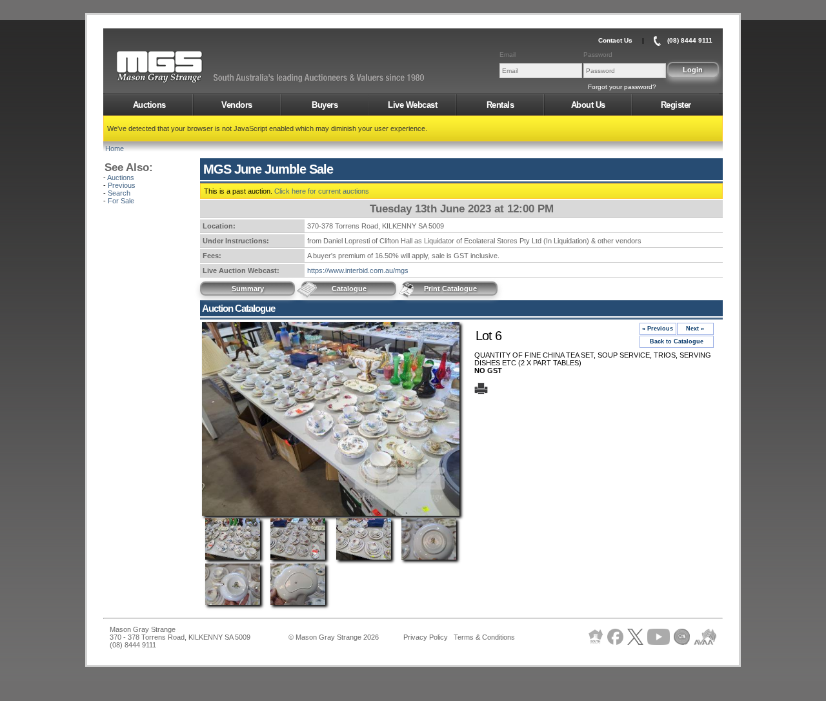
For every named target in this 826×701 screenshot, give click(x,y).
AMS (191, 67)
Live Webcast (412, 105)
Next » (695, 328)
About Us (588, 105)
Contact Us (615, 40)
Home (114, 148)
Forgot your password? (622, 86)
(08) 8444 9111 (689, 40)
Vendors (236, 105)
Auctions (149, 105)
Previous (122, 185)
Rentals (500, 105)
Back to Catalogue (676, 341)
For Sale (121, 201)
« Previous (657, 328)
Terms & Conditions (484, 637)
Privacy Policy (425, 637)
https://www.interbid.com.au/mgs (357, 270)
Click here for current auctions (321, 191)
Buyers (324, 105)
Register (676, 105)
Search (119, 193)
